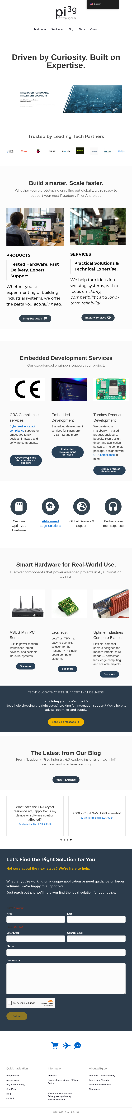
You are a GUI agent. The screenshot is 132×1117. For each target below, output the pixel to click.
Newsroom (94, 1089)
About (82, 29)
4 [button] (71, 840)
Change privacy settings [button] (60, 1093)
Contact (94, 29)
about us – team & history (102, 1075)
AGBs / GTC (54, 1075)
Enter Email (12, 932)
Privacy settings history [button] (59, 1096)
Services (56, 29)
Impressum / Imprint (99, 1080)
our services (12, 1080)
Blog (71, 29)
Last (69, 913)
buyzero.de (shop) (15, 1084)
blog (8, 1093)
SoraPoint (11, 1089)
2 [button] (64, 840)
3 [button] (67, 840)
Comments (13, 960)
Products (38, 29)
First (9, 913)
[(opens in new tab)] (10, 151)
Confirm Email (75, 932)
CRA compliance (104, 455)
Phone (10, 946)
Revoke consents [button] (56, 1099)
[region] (66, 99)
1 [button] (61, 840)
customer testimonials (100, 1084)
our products (12, 1075)
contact (10, 1098)
